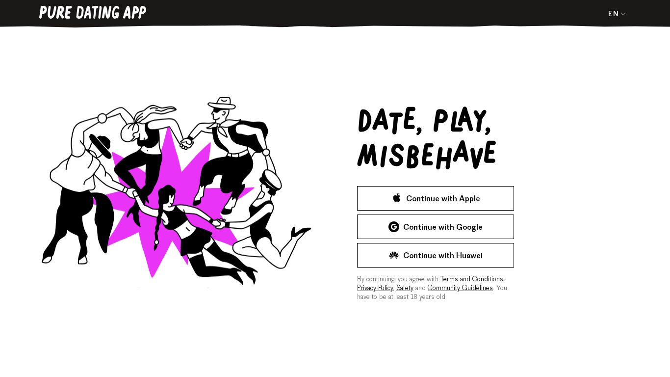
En (613, 14)
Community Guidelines (460, 288)
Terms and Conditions (471, 279)
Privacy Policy (375, 288)
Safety (404, 288)
